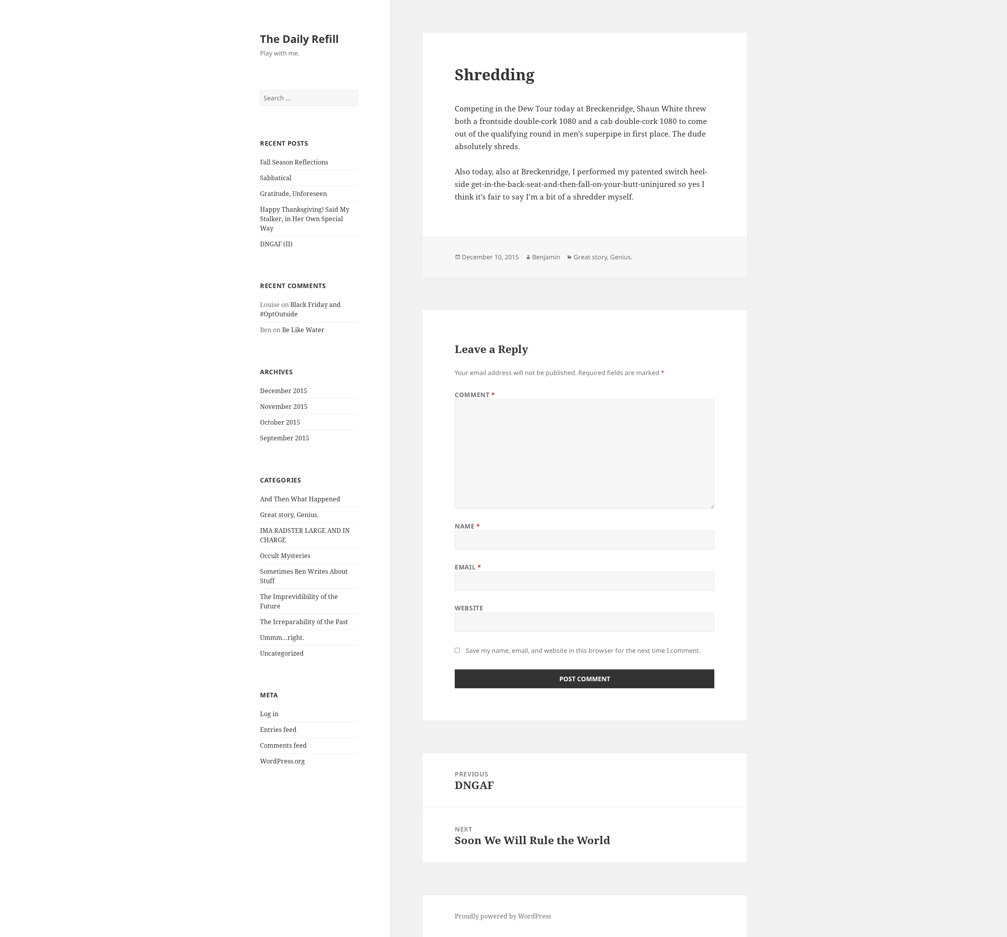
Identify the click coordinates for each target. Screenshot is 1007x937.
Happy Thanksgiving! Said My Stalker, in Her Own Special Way (304, 219)
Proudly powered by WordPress (503, 916)
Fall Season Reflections (294, 162)
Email (468, 567)
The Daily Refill (299, 38)
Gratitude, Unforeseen (293, 193)
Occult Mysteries (285, 555)
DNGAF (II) (276, 244)
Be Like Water (303, 329)
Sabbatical (275, 178)
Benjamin (546, 257)
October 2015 (280, 422)
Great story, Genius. (289, 514)
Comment (475, 394)
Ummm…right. (282, 637)
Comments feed (283, 745)
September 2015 (284, 438)
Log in (269, 714)
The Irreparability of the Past (304, 621)
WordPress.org (282, 761)
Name (467, 526)
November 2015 (284, 406)
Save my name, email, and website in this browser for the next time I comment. (583, 650)
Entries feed (278, 729)
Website (469, 608)
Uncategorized (282, 653)
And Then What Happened (300, 499)
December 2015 (283, 390)
